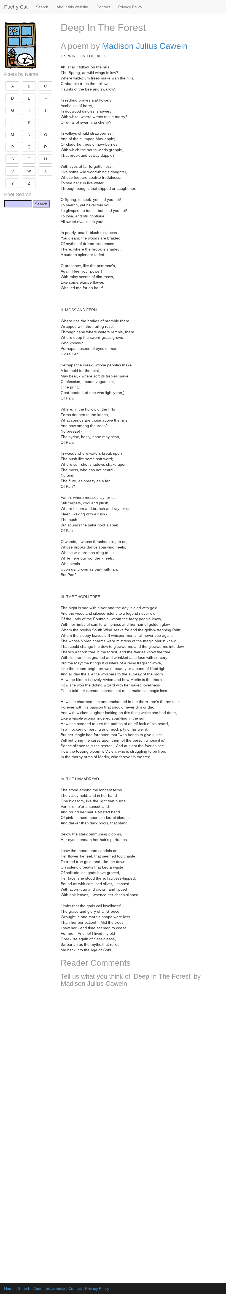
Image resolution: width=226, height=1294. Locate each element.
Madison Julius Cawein (145, 45)
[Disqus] (141, 1064)
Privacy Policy (130, 7)
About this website (72, 7)
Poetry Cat (16, 7)
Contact (103, 7)
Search (42, 7)
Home (9, 1288)
